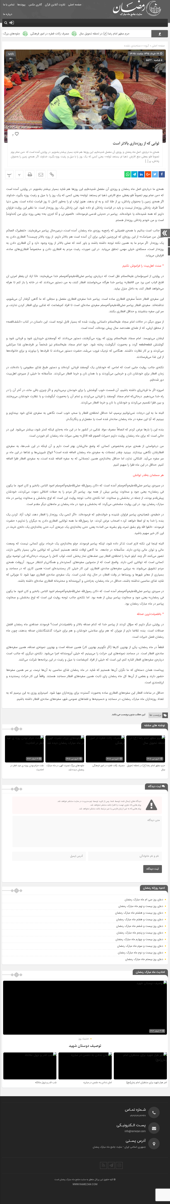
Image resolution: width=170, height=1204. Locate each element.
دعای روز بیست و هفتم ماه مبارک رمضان (139, 919)
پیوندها (21, 4)
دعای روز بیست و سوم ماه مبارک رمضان (140, 946)
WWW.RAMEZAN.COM (85, 1184)
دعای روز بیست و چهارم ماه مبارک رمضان (139, 939)
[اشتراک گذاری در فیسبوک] (162, 174)
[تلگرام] (111, 1165)
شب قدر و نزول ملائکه (45, 1082)
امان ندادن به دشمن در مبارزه (97, 1082)
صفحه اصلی (74, 4)
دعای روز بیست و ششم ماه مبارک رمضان (139, 926)
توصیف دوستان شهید (85, 1046)
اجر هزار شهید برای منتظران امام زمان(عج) (146, 1082)
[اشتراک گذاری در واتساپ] (127, 174)
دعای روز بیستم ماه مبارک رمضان (144, 959)
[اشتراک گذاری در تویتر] (155, 174)
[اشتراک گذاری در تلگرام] (134, 174)
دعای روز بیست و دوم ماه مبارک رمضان (140, 952)
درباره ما (7, 14)
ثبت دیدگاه (152, 869)
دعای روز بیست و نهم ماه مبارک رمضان (140, 906)
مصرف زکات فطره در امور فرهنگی (70, 33)
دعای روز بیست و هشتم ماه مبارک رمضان (139, 912)
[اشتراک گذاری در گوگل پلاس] (148, 174)
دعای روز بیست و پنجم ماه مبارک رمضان (140, 932)
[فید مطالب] (103, 1165)
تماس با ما (8, 4)
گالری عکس (35, 4)
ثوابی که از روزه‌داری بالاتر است (136, 143)
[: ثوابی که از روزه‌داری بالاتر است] (40, 174)
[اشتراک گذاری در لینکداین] (141, 174)
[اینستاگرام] (119, 1165)
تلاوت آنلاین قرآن (55, 4)
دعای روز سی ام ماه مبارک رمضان (144, 899)
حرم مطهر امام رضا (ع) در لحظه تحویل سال (125, 33)
